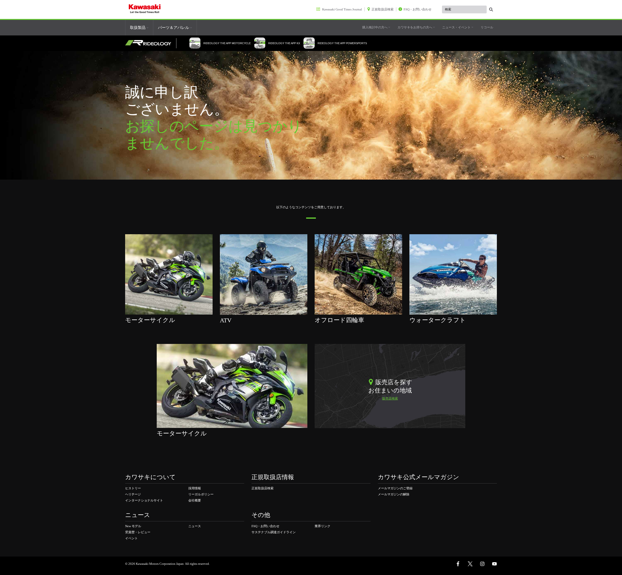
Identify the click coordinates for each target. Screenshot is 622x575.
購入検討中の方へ (375, 27)
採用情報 (194, 488)
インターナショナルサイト (144, 500)
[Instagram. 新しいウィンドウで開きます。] (482, 563)
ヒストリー (133, 488)
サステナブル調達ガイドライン (273, 532)
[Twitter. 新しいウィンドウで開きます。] (470, 563)
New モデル (133, 526)
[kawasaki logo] (145, 9)
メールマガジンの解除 (393, 494)
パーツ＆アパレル (174, 27)
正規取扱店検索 (262, 488)
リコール (487, 27)
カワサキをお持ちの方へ (415, 27)
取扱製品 (138, 27)
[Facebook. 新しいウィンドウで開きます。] (458, 563)
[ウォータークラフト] (453, 274)
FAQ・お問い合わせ (265, 526)
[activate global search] (491, 10)
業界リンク (322, 526)
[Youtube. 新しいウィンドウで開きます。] (494, 563)
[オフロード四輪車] (358, 274)
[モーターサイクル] (169, 274)
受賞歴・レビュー (137, 532)
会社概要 (194, 500)
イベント (131, 538)
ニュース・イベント (456, 27)
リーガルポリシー (201, 494)
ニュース (194, 526)
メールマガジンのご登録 (395, 488)
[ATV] (263, 274)
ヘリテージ (133, 494)
